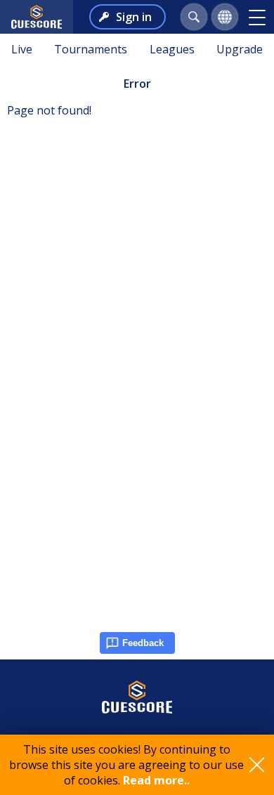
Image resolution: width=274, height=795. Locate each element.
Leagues (172, 49)
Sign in (134, 17)
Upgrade (239, 49)
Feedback (143, 643)
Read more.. (156, 780)
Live (21, 49)
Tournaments (90, 49)
